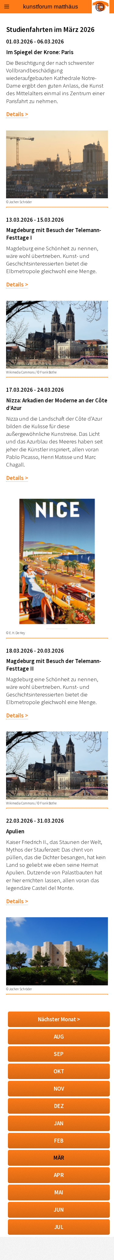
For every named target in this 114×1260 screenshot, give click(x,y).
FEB (59, 1140)
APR (59, 1174)
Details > (17, 114)
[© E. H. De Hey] (57, 627)
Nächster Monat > (59, 1019)
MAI (58, 1192)
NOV (59, 1088)
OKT (59, 1071)
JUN (59, 1209)
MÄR (58, 1157)
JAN (59, 1123)
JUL (59, 1227)
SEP (59, 1053)
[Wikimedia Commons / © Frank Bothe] (57, 366)
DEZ (59, 1105)
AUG (59, 1036)
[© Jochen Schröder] (57, 196)
